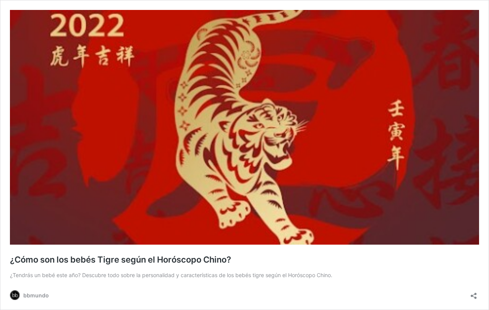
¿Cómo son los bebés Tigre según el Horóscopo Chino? (120, 260)
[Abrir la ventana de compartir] (473, 293)
